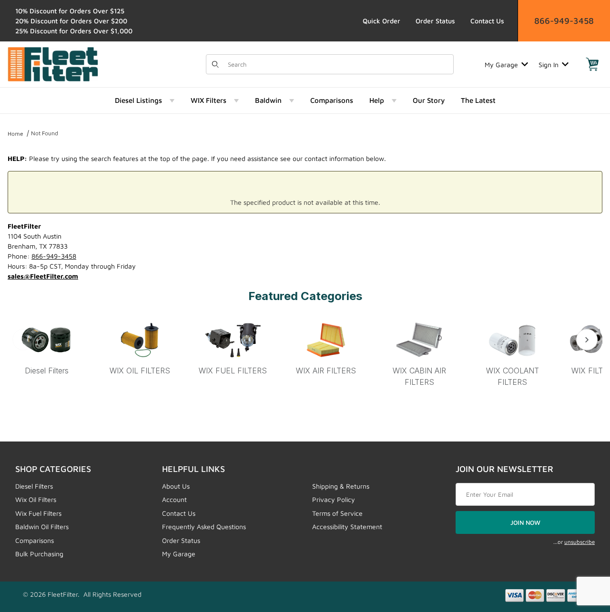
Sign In (549, 64)
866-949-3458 (564, 21)
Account (174, 499)
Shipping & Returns (340, 486)
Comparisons (34, 540)
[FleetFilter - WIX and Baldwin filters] (53, 64)
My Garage (501, 64)
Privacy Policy (333, 499)
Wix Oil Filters (35, 499)
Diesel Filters (34, 486)
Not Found (44, 133)
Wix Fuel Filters (38, 513)
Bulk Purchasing (39, 554)
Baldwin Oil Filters (42, 526)
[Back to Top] (581, 552)
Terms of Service (337, 513)
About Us (176, 486)
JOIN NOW (525, 522)
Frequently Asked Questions (204, 526)
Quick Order (381, 21)
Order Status (435, 21)
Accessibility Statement (347, 526)
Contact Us (487, 21)
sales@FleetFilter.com (43, 276)
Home (15, 133)
